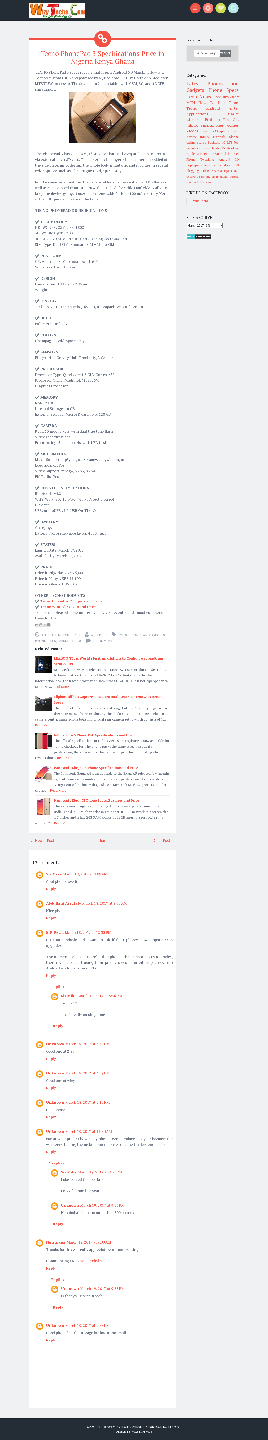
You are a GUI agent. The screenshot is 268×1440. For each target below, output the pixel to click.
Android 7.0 (229, 159)
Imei (236, 154)
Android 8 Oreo (202, 182)
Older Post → (163, 840)
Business (214, 142)
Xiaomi (234, 137)
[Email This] (37, 625)
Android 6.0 (223, 154)
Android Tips (220, 171)
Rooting (233, 148)
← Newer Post (42, 840)
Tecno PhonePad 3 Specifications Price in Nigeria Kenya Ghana (102, 57)
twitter (209, 154)
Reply (51, 888)
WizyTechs (99, 635)
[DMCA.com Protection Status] (199, 238)
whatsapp (194, 119)
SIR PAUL (55, 932)
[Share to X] (45, 625)
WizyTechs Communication (133, 1427)
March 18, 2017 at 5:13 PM (87, 1102)
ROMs (235, 171)
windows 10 (229, 165)
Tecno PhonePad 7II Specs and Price (71, 601)
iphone (225, 131)
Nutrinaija (55, 1242)
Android (213, 108)
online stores (196, 142)
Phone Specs (45, 641)
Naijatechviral (92, 1260)
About (176, 1427)
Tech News (198, 96)
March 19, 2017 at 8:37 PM (100, 1172)
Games (233, 125)
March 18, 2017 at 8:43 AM (104, 903)
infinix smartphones (205, 125)
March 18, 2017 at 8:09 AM (85, 874)
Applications (197, 113)
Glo (236, 119)
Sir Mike (54, 874)
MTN (190, 102)
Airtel (234, 108)
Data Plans (228, 102)
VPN (199, 154)
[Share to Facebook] (49, 625)
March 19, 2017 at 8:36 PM (100, 995)
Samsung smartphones (213, 176)
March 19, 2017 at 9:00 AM (89, 1242)
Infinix (204, 137)
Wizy (135, 1431)
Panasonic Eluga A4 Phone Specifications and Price (96, 767)
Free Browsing (226, 96)
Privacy (146, 1431)
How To (206, 102)
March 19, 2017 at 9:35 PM (102, 1205)
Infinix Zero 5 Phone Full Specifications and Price (94, 735)
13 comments (103, 641)
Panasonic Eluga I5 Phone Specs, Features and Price (96, 800)
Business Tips (217, 119)
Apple (190, 154)
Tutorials (219, 137)
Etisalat (232, 113)
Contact (163, 1427)
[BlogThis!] (41, 625)
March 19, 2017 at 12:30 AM (88, 1131)
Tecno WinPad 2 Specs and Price (68, 606)
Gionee (205, 131)
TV (224, 148)
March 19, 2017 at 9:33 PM (102, 1288)
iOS (215, 131)
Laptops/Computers (200, 165)
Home (103, 840)
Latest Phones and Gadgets (141, 635)
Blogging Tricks (198, 171)
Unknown (55, 1043)
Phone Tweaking (200, 159)
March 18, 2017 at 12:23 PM (88, 932)
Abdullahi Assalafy (63, 903)
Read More (61, 686)
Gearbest (192, 176)
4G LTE (227, 142)
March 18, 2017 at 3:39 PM (87, 1073)
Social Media (211, 148)
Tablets (63, 641)
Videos (192, 130)
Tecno (77, 641)
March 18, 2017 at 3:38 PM (87, 1043)
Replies (57, 986)
